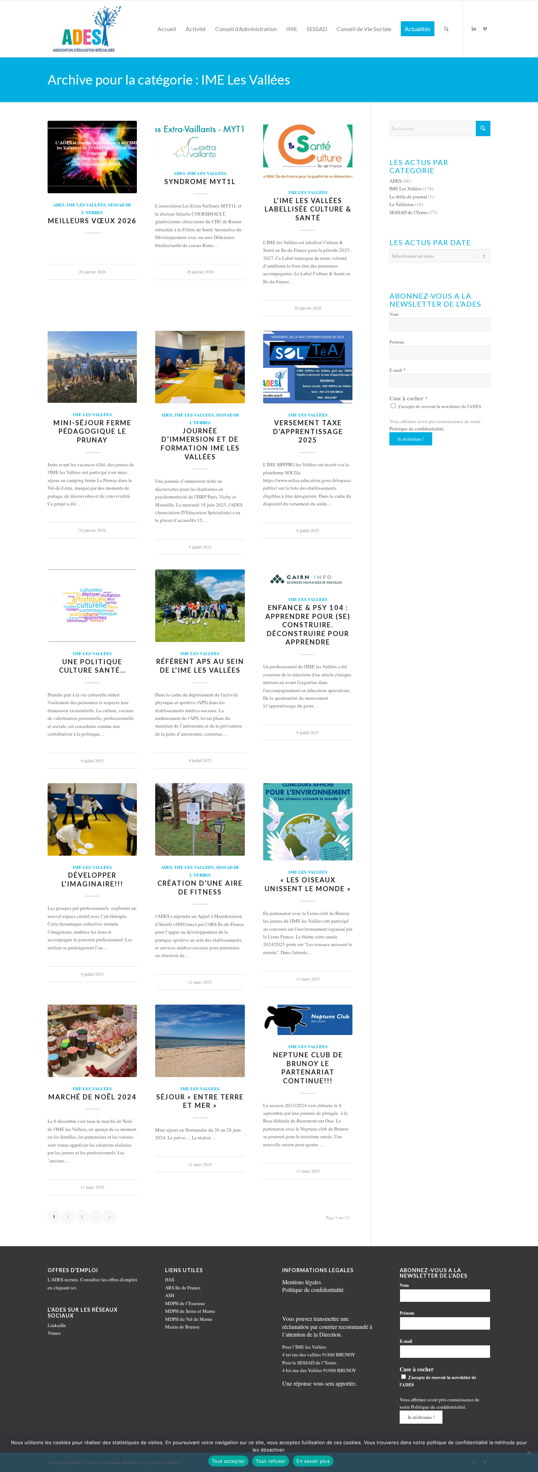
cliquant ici (64, 1287)
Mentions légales (301, 1282)
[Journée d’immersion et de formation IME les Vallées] (199, 367)
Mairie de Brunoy (182, 1326)
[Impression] (86, 28)
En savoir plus (313, 1461)
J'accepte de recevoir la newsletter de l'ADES (439, 406)
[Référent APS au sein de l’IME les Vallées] (199, 605)
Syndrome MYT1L (200, 182)
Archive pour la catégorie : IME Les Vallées (169, 79)
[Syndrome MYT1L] (199, 141)
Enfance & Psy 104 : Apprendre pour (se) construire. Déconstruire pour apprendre (307, 625)
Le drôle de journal (408, 196)
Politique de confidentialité (416, 428)
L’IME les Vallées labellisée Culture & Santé (308, 209)
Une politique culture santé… (92, 666)
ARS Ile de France (183, 1287)
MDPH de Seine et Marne (190, 1311)
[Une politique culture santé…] (92, 605)
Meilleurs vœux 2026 (92, 221)
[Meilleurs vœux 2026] (92, 157)
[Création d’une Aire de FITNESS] (199, 819)
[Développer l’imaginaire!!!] (92, 819)
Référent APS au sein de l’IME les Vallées (200, 665)
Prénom (396, 342)
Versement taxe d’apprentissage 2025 (308, 431)
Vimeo (54, 1333)
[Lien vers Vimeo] (484, 28)
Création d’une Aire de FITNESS (200, 887)
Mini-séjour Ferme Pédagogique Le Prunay (92, 431)
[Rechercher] (446, 28)
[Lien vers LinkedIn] (473, 28)
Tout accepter (228, 1461)
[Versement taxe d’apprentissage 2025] (307, 367)
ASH (169, 1295)
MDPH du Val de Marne (188, 1319)
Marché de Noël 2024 (92, 1097)
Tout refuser (270, 1461)
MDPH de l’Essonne (185, 1303)
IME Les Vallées (86, 205)
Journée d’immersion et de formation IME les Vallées (200, 444)
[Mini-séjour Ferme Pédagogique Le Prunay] (92, 367)
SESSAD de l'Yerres (408, 212)
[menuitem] (167, 28)
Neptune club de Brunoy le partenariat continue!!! (308, 1068)
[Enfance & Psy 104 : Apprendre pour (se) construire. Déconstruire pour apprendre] (307, 578)
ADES (58, 205)
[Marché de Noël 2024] (92, 1041)
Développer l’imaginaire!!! (92, 879)
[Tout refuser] (529, 1452)
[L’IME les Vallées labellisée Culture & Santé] (307, 151)
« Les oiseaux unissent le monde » (308, 884)
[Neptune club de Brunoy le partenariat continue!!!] (307, 1020)
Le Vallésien (401, 204)
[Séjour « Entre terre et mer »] (199, 1041)
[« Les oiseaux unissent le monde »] (307, 821)
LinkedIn (57, 1325)
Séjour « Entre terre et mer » (200, 1101)
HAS (169, 1279)
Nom (394, 314)
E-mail (397, 370)
